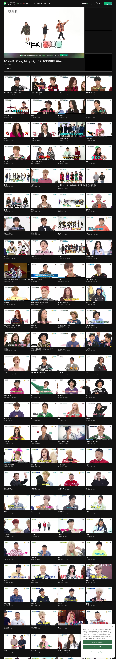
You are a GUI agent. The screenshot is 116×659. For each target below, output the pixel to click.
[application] (44, 30)
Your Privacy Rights (97, 652)
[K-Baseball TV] (85, 3)
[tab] (9, 68)
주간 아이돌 (9, 61)
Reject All (97, 647)
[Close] (112, 627)
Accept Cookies (97, 642)
